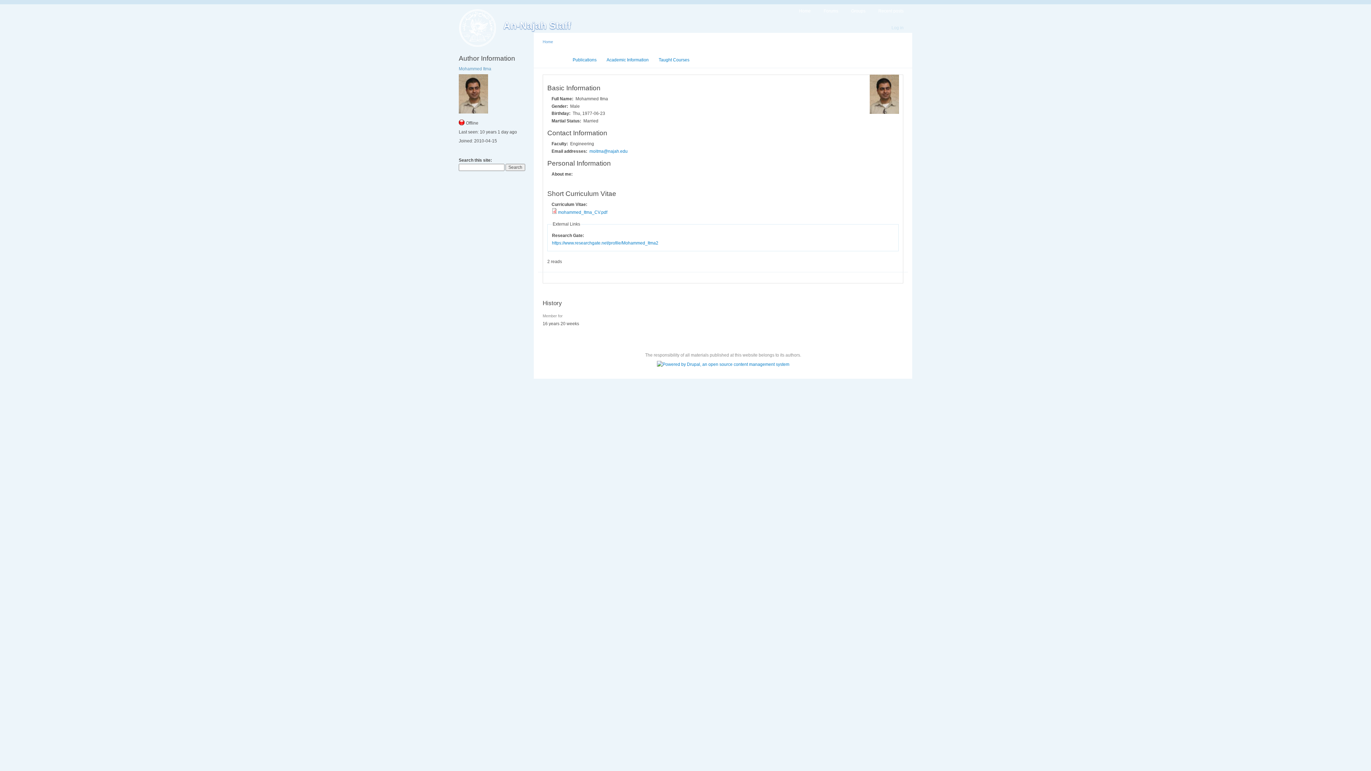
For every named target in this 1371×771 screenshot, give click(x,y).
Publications (585, 59)
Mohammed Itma (475, 68)
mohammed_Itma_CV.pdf (582, 212)
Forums (831, 11)
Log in (898, 27)
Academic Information (628, 59)
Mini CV (555, 59)
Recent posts (891, 11)
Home (805, 11)
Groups (858, 11)
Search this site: (475, 160)
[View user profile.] (884, 112)
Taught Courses (674, 59)
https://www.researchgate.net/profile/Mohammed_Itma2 (605, 243)
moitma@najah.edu (608, 151)
